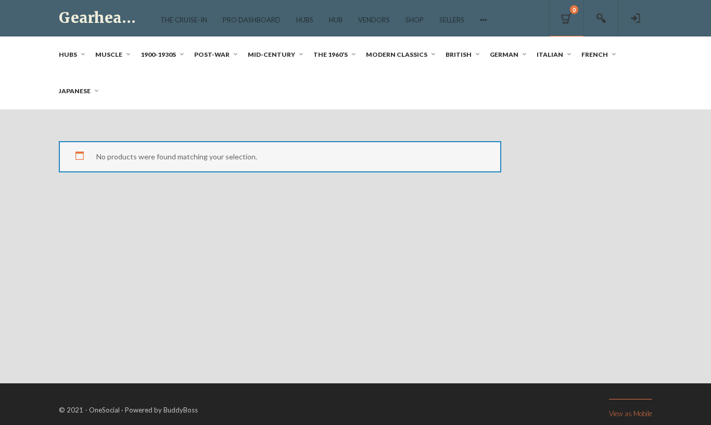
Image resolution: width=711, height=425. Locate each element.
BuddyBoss (180, 410)
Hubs (304, 20)
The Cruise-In (183, 20)
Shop (414, 20)
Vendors (374, 20)
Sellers (451, 20)
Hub (335, 20)
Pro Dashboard (252, 20)
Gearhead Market (125, 17)
